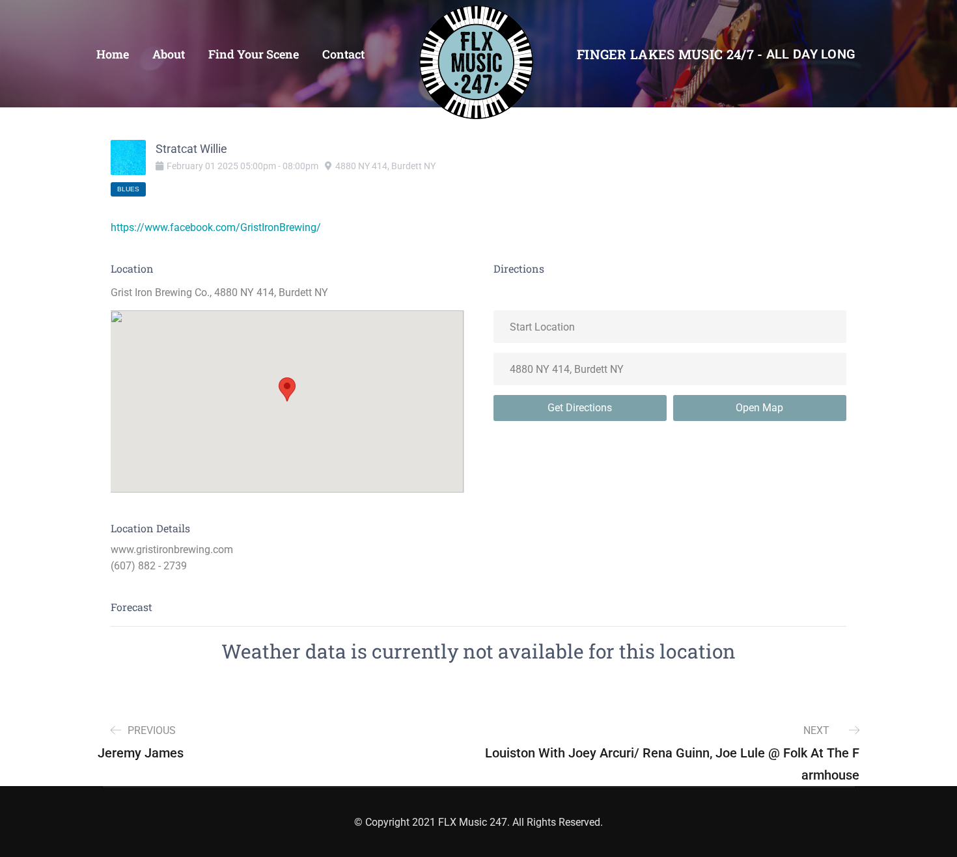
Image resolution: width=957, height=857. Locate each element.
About (168, 54)
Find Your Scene (253, 54)
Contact (343, 54)
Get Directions (580, 407)
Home (112, 54)
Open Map (759, 407)
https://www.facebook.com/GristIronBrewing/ (216, 227)
